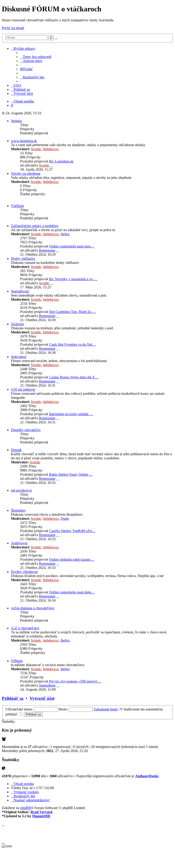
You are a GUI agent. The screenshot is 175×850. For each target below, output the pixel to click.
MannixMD (41, 816)
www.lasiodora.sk (24, 141)
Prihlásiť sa (12, 698)
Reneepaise (47, 250)
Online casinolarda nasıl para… (71, 246)
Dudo (65, 518)
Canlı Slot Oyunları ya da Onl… (72, 344)
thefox (65, 234)
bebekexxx (51, 149)
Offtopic (17, 661)
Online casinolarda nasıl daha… (72, 592)
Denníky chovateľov (26, 430)
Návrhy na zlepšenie (25, 173)
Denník (16, 450)
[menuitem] (35, 57)
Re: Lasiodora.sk (61, 161)
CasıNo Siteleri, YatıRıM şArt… (72, 531)
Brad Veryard (41, 812)
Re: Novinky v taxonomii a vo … (73, 279)
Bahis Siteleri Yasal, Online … (71, 474)
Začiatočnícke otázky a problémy (35, 226)
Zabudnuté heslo (106, 709)
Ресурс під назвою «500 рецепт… (75, 681)
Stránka (16, 121)
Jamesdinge (47, 685)
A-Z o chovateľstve (25, 628)
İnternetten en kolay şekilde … (71, 414)
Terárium (17, 324)
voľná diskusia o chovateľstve (32, 608)
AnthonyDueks (147, 776)
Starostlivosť (20, 291)
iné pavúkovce (21, 490)
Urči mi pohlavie (23, 389)
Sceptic (36, 149)
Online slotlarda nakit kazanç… (71, 559)
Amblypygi (19, 543)
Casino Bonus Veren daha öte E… (73, 377)
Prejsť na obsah (13, 28)
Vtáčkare (17, 206)
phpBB (25, 808)
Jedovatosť (19, 357)
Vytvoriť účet (42, 698)
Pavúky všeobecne (24, 572)
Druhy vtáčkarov (23, 258)
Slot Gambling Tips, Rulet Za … (72, 312)
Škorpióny (18, 510)
